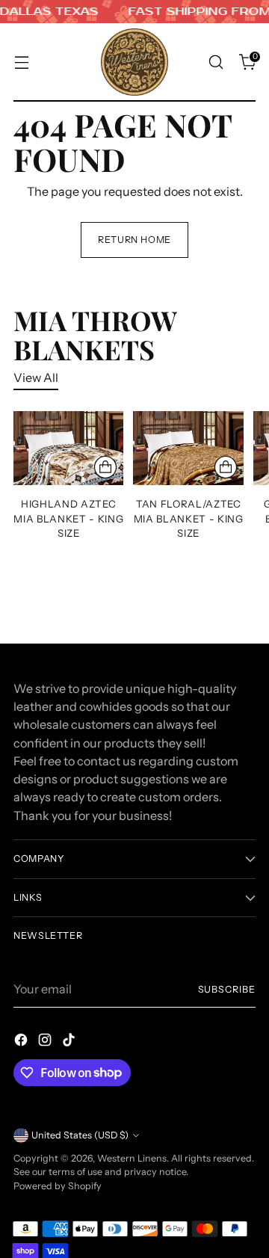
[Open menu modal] (21, 62)
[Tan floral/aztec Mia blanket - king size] (188, 447)
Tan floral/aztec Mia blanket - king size (189, 519)
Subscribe (227, 989)
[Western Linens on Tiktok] (70, 1042)
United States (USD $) (80, 1135)
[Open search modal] (215, 62)
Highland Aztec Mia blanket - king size (68, 519)
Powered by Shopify (57, 1185)
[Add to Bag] (105, 467)
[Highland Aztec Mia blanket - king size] (68, 447)
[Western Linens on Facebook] (22, 1042)
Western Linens (132, 1158)
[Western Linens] (134, 62)
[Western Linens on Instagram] (46, 1042)
